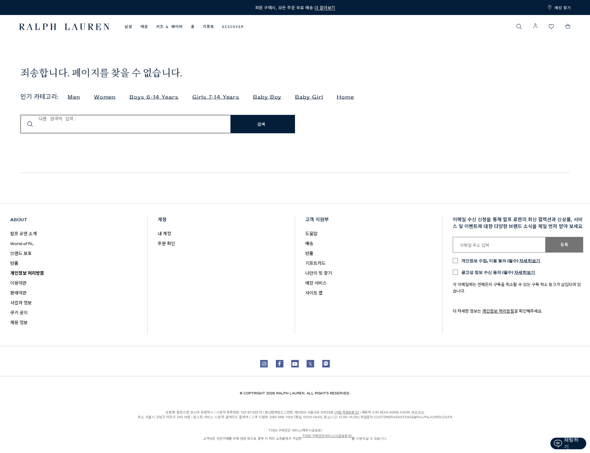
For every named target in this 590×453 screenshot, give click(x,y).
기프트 (208, 26)
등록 (564, 244)
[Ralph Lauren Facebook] (279, 363)
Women (105, 96)
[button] (519, 26)
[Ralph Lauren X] (310, 363)
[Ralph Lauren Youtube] (295, 363)
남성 (128, 26)
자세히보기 (529, 260)
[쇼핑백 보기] (568, 26)
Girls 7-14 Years (215, 96)
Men (74, 96)
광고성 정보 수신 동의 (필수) (498, 272)
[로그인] (535, 26)
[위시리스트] (551, 27)
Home (345, 96)
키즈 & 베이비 (169, 26)
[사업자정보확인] (347, 412)
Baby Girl (309, 96)
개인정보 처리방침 (498, 310)
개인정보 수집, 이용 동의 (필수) (500, 260)
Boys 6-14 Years (154, 96)
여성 (144, 26)
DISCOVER (232, 26)
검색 (261, 124)
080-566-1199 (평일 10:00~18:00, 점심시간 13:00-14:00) (314, 417)
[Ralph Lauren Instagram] (264, 363)
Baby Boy (267, 96)
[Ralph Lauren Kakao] (326, 363)
